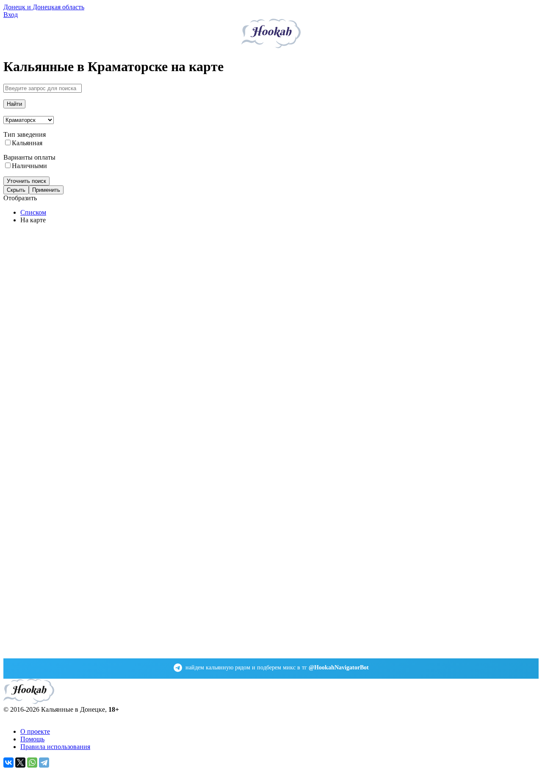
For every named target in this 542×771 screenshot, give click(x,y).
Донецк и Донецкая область (43, 7)
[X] (20, 762)
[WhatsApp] (32, 762)
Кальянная (27, 142)
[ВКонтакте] (8, 762)
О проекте (35, 731)
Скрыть (16, 190)
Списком (33, 212)
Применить (46, 190)
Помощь (32, 739)
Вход (10, 14)
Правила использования (55, 746)
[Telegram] (44, 762)
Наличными (29, 165)
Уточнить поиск (26, 181)
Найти (14, 104)
